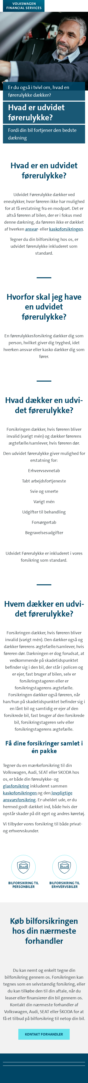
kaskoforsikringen (66, 229)
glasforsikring (16, 786)
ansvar (31, 229)
